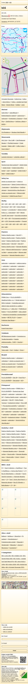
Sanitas (4, 317)
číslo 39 (15, 377)
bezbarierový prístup (13, 403)
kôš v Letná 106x (6, 555)
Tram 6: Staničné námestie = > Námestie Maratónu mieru (14, 476)
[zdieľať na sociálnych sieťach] (26, 7)
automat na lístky (12, 252)
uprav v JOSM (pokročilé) (21, 573)
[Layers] (25, 60)
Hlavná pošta (22, 448)
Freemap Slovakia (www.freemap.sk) (10, 671)
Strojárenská (5, 545)
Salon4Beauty (14, 112)
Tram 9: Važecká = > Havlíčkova (13, 468)
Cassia (19, 317)
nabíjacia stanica (21, 263)
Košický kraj (18, 99)
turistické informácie (7, 157)
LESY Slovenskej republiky (12, 221)
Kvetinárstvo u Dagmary (15, 118)
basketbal (13, 170)
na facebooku (12, 656)
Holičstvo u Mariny (20, 121)
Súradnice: (5, 21)
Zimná (17, 457)
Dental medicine (20, 300)
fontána (16, 350)
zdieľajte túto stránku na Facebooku (10, 657)
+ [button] (3, 59)
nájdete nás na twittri (7, 627)
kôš (10, 2)
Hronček (19, 342)
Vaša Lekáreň (22, 311)
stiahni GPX (4, 576)
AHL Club (4, 140)
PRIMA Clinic (5, 297)
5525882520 (4, 574)
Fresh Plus (22, 377)
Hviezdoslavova (12, 539)
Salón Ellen (5, 112)
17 (25, 471)
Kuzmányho (12, 548)
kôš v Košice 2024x (11, 564)
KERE (3, 124)
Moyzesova (5, 16)
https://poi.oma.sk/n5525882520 (8, 94)
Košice (24, 99)
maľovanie (4, 118)
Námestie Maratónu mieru (17, 255)
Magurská (20, 542)
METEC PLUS (11, 317)
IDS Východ (5, 207)
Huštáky (18, 105)
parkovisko (5, 263)
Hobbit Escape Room (15, 196)
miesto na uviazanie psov (9, 181)
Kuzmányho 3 (21, 364)
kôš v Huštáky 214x (17, 555)
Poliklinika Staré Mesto (8, 320)
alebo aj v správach (7, 631)
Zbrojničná (17, 536)
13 (7, 479)
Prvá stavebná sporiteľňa (19, 218)
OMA (6, 2)
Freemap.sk (20, 93)
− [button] (3, 62)
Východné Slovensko (7, 99)
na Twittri (4, 658)
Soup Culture (5, 149)
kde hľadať (5, 636)
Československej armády (8, 542)
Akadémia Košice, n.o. (8, 300)
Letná (22, 105)
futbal (3, 173)
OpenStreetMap (12, 93)
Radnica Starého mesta (8, 235)
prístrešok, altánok (19, 157)
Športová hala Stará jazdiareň (10, 165)
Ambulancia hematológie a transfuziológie (14, 314)
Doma (21, 350)
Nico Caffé (11, 140)
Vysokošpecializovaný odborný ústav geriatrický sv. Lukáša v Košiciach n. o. (13, 306)
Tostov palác (5, 350)
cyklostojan (19, 358)
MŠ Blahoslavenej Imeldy (9, 336)
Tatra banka (16, 380)
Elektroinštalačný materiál (9, 115)
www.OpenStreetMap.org (20, 668)
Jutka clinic (14, 309)
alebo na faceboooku (7, 629)
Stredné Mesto (10, 105)
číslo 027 (18, 235)
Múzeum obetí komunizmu (13, 249)
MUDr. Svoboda (6, 303)
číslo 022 (13, 243)
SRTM (16, 678)
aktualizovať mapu (10, 573)
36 (14, 485)
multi (8, 170)
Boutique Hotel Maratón (18, 132)
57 (2, 468)
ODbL (19, 669)
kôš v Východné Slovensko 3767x (15, 567)
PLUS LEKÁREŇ (15, 297)
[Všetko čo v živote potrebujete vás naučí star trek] (14, 52)
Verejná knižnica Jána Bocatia (16, 190)
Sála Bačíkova (14, 187)
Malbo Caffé (11, 146)
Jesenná (20, 545)
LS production (12, 209)
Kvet (11, 350)
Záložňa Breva (10, 121)
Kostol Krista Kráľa (7, 328)
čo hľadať (4, 643)
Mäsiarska (13, 545)
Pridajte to (12, 680)
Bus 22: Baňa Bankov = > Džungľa (11, 473)
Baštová (4, 536)
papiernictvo (20, 115)
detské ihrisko (23, 165)
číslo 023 (20, 243)
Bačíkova (10, 536)
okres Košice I (6, 102)
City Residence (6, 132)
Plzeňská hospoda (13, 143)
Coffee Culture (20, 146)
